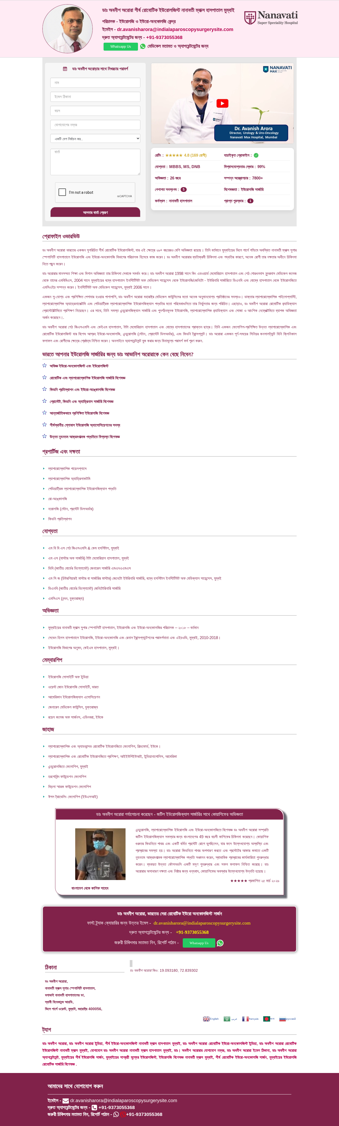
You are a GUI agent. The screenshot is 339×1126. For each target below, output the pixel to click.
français (253, 1018)
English (214, 1018)
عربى (233, 1018)
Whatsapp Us (120, 47)
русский (291, 1018)
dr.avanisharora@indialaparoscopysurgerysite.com (202, 923)
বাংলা (272, 1018)
